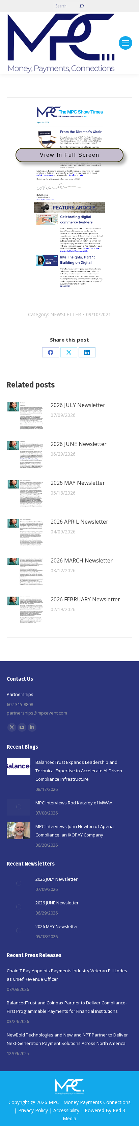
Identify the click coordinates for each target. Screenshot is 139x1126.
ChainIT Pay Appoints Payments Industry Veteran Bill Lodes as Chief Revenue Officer (67, 975)
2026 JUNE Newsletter (79, 444)
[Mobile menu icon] (125, 43)
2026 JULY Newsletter (78, 405)
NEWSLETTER (65, 314)
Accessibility (66, 1110)
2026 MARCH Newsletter (82, 560)
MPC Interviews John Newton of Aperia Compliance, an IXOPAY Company (74, 830)
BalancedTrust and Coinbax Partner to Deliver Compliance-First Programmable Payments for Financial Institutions (67, 1007)
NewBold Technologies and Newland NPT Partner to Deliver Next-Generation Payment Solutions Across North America (67, 1039)
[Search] (82, 6)
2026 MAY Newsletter (78, 482)
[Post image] (25, 415)
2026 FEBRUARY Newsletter (85, 599)
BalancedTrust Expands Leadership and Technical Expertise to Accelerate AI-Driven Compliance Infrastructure (78, 770)
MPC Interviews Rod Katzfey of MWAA (73, 803)
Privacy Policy (33, 1110)
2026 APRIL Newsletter (79, 521)
